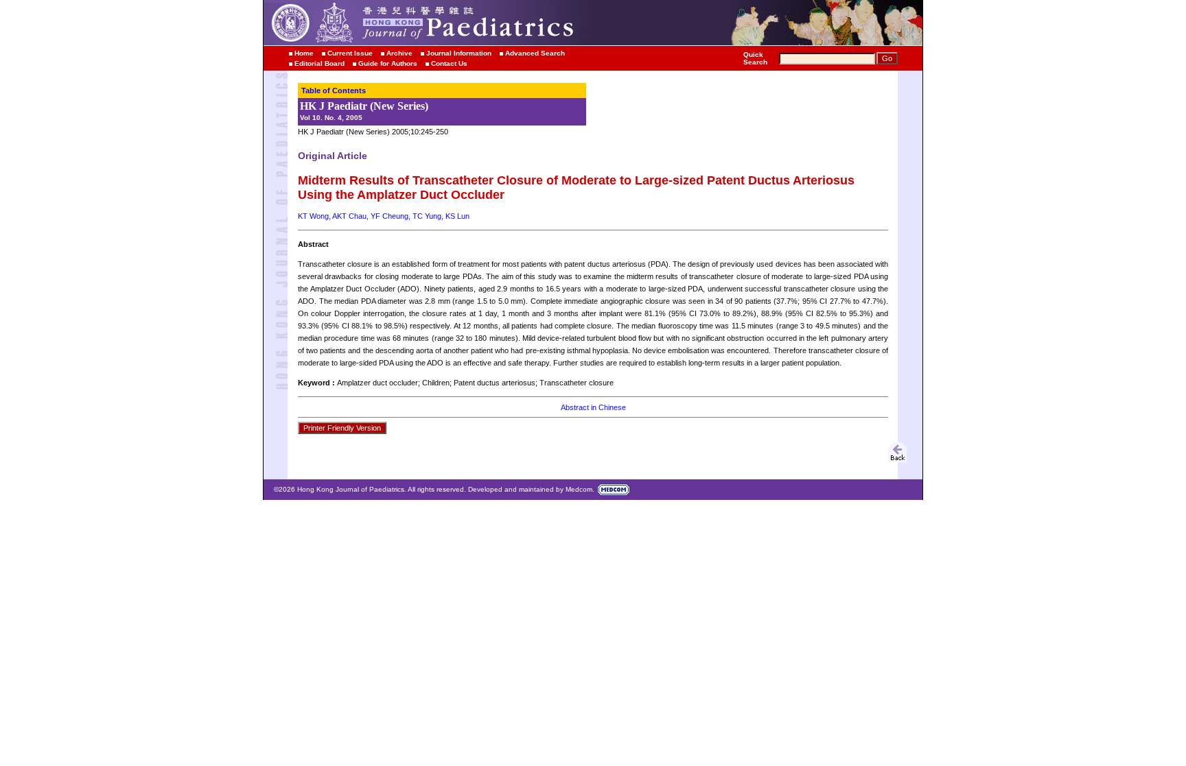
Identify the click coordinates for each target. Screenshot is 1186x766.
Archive (399, 53)
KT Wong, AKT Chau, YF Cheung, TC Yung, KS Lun (383, 216)
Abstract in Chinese (593, 407)
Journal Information (458, 53)
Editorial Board (319, 63)
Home (304, 53)
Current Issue (350, 53)
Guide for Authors (387, 63)
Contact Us (449, 63)
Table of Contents (333, 90)
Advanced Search (535, 53)
